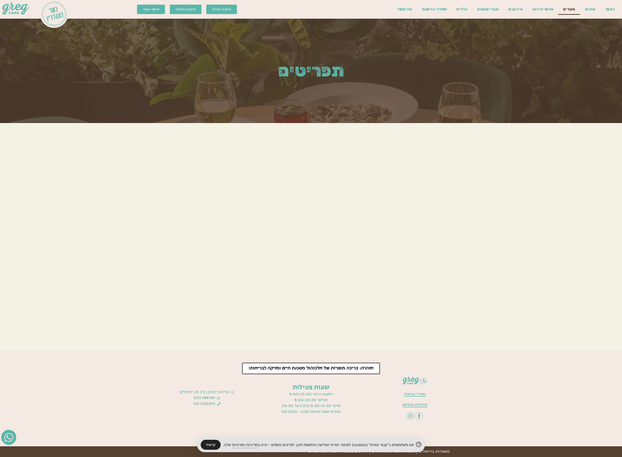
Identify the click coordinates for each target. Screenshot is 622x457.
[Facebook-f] (419, 415)
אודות (590, 9)
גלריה (462, 9)
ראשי (610, 9)
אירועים (515, 9)
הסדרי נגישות (434, 9)
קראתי (211, 444)
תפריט (569, 9)
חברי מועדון (487, 9)
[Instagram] (410, 415)
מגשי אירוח (542, 9)
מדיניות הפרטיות (245, 444)
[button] (311, 368)
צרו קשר (404, 9)
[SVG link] (15, 8)
